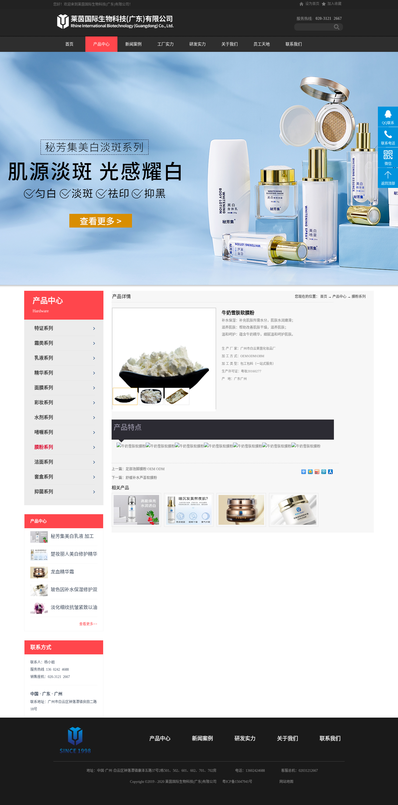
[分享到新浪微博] (317, 471)
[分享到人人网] (330, 471)
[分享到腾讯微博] (323, 471)
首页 (69, 44)
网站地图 (285, 782)
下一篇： (134, 478)
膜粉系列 (359, 297)
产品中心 (339, 297)
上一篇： (138, 469)
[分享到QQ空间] (310, 471)
